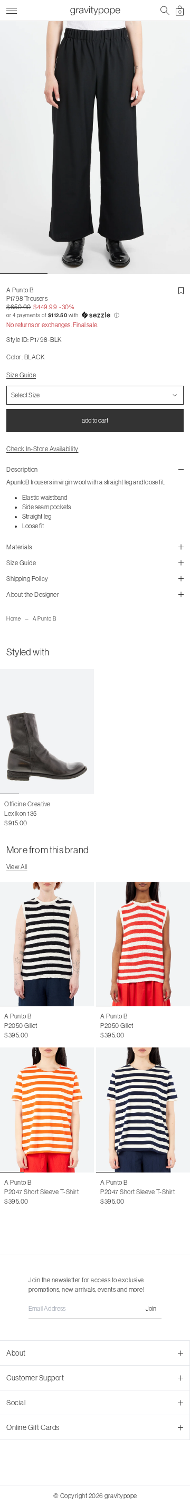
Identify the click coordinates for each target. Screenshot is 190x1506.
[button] (95, 315)
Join (151, 1308)
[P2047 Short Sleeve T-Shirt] (47, 1110)
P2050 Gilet (20, 1026)
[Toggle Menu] (11, 9)
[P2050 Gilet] (47, 944)
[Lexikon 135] (47, 731)
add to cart (95, 420)
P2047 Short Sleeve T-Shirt (41, 1192)
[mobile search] (164, 10)
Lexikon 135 (20, 813)
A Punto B (44, 619)
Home (13, 619)
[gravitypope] (95, 10)
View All (16, 867)
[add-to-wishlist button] (181, 291)
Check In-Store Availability (42, 449)
